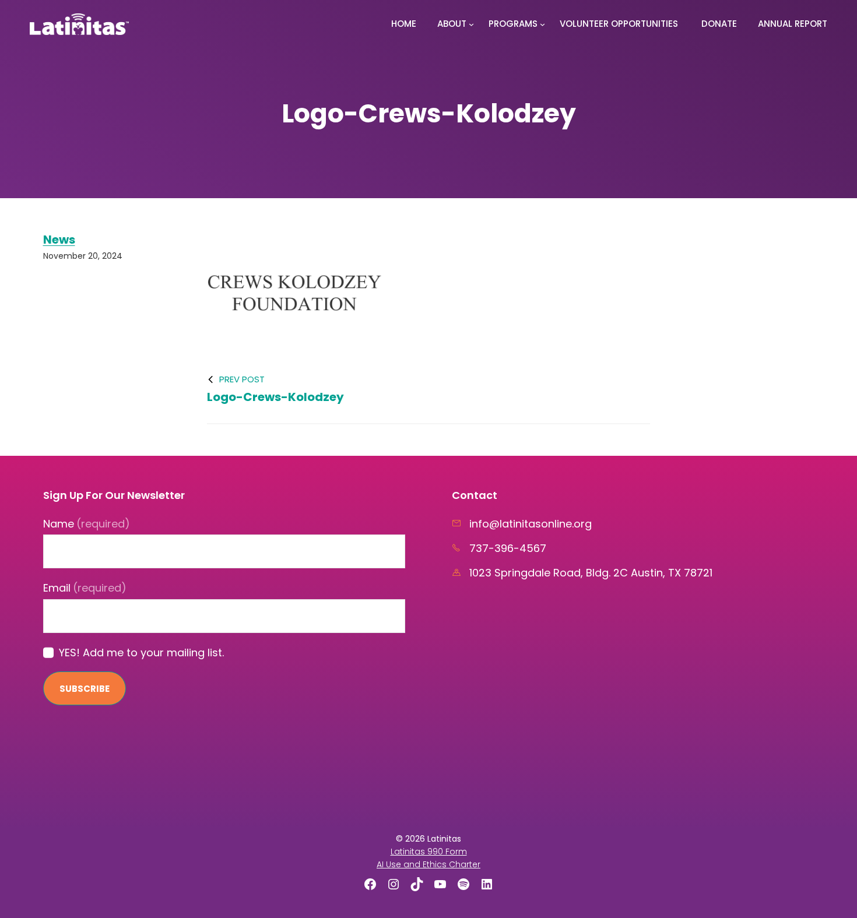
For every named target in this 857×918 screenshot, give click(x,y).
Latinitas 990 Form (429, 851)
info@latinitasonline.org (530, 523)
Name (87, 523)
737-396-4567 (507, 548)
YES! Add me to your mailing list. (141, 652)
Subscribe (84, 689)
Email (85, 588)
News (59, 239)
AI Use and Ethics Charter (428, 864)
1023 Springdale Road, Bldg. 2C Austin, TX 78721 (590, 572)
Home (403, 23)
